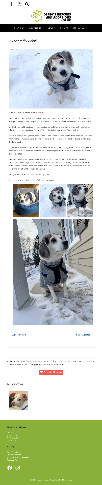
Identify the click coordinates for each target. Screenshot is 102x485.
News (50, 28)
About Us (18, 28)
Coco (11, 389)
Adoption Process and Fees (18, 457)
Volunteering (12, 435)
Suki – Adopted (17, 334)
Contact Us (11, 440)
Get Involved (79, 28)
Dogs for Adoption (14, 452)
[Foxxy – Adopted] (51, 78)
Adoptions (35, 28)
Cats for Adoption (14, 455)
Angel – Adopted (84, 334)
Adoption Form (13, 460)
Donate (64, 28)
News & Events (13, 438)
